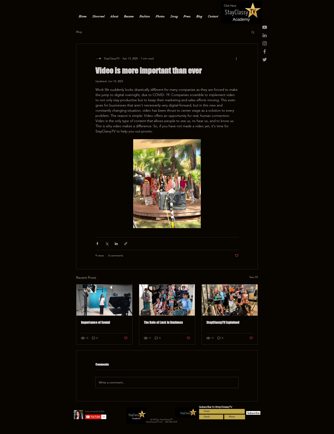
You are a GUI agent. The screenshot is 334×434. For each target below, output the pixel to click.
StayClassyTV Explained (222, 322)
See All (253, 277)
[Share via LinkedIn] (116, 243)
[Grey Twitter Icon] (265, 59)
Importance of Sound (95, 322)
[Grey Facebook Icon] (265, 51)
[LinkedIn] (265, 35)
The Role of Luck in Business (163, 322)
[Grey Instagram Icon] (265, 43)
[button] (253, 32)
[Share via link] (126, 243)
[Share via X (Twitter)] (107, 243)
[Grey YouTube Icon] (265, 27)
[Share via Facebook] (97, 243)
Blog (79, 32)
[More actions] (236, 58)
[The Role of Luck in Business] (167, 300)
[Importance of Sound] (104, 300)
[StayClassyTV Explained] (230, 300)
